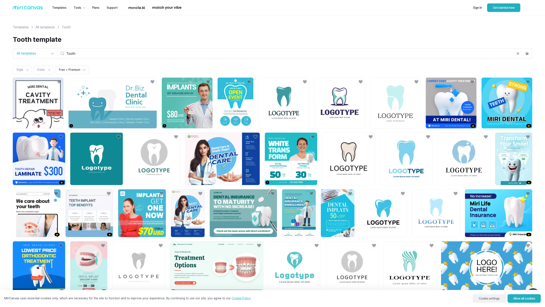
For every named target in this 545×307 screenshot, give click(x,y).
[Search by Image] (527, 53)
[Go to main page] (28, 9)
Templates (21, 27)
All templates (45, 27)
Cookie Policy (241, 298)
